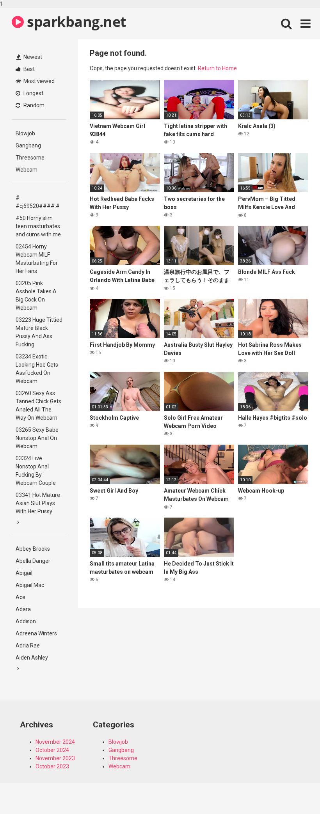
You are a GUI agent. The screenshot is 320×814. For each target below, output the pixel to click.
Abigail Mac (30, 585)
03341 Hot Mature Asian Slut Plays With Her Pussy (38, 503)
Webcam (26, 170)
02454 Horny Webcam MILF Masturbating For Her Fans (37, 258)
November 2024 (55, 742)
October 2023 (52, 766)
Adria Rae (28, 645)
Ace (20, 597)
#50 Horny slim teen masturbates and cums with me (38, 226)
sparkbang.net (75, 21)
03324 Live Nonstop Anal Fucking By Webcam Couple (36, 470)
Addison (26, 621)
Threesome (30, 157)
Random (33, 105)
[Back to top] (293, 791)
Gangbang (28, 145)
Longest (32, 93)
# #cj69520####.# (38, 202)
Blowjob (25, 133)
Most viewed (38, 81)
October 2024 (52, 750)
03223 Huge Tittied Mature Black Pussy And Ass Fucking (39, 332)
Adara (23, 609)
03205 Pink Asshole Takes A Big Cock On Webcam (36, 295)
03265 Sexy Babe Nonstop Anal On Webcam (37, 438)
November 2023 (55, 758)
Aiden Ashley (32, 657)
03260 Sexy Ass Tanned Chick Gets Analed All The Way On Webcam (38, 405)
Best (28, 69)
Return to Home (217, 68)
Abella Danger (33, 561)
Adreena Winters (36, 633)
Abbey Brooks (33, 549)
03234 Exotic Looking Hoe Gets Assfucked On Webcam (37, 368)
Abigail (24, 573)
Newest (32, 57)
